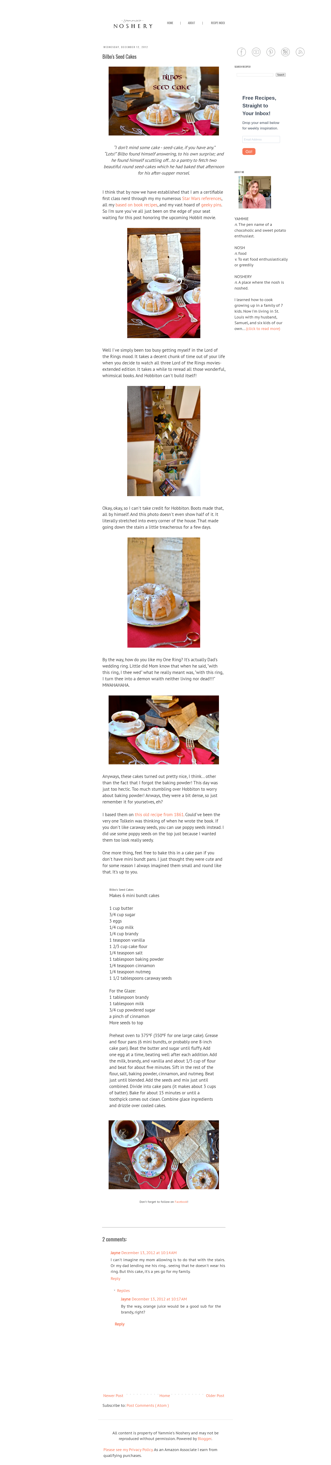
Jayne (115, 1252)
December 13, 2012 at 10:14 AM (149, 1252)
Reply (115, 1278)
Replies (123, 1290)
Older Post (215, 1395)
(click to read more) (263, 328)
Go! (248, 151)
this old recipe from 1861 (159, 814)
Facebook (181, 1202)
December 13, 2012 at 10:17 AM (159, 1299)
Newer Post (113, 1395)
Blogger (204, 1438)
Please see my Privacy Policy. (128, 1449)
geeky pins (211, 205)
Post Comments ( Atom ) (148, 1405)
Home (164, 1395)
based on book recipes (136, 205)
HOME (170, 23)
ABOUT (191, 23)
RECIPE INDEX (218, 23)
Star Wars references (201, 198)
